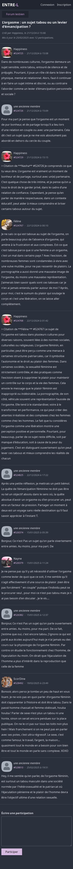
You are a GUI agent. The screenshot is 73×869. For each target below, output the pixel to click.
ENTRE (10, 4)
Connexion (47, 5)
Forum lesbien (15, 14)
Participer (11, 852)
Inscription (64, 5)
